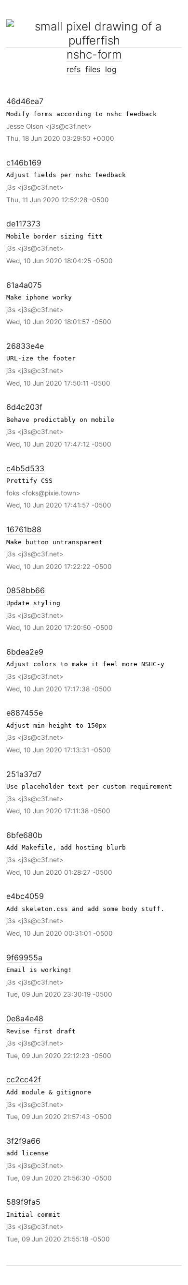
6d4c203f (24, 407)
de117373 (23, 223)
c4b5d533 (25, 468)
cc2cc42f (23, 1079)
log (111, 69)
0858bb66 (25, 590)
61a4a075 (24, 285)
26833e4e (25, 346)
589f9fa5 (23, 1202)
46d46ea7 (24, 101)
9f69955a (24, 957)
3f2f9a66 (23, 1141)
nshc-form (94, 54)
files (92, 69)
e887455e (24, 712)
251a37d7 (23, 774)
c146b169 (23, 162)
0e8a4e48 (24, 1018)
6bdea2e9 (24, 652)
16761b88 (23, 529)
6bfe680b (24, 835)
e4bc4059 (25, 896)
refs (74, 69)
